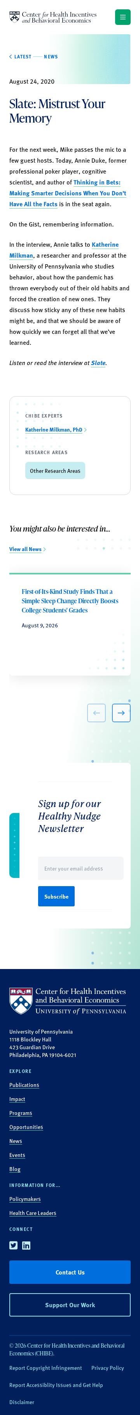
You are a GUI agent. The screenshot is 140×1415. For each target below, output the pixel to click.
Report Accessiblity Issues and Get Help (56, 1385)
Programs (20, 1113)
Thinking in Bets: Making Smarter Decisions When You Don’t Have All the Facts (67, 192)
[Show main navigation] (123, 17)
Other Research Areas (55, 470)
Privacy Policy (107, 1367)
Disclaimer (21, 1402)
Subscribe (56, 896)
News (15, 1141)
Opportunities (26, 1127)
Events (17, 1155)
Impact (17, 1099)
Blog (15, 1169)
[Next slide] (121, 713)
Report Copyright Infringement (45, 1367)
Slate (98, 362)
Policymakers (25, 1199)
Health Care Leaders (32, 1213)
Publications (24, 1084)
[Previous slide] (96, 713)
